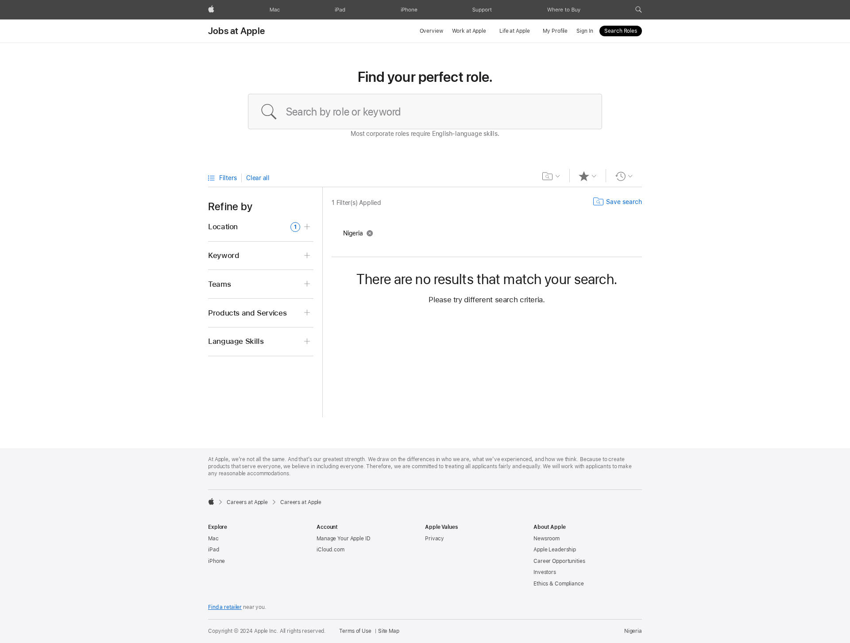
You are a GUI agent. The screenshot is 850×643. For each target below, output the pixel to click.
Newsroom (546, 538)
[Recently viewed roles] (624, 176)
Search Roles (620, 31)
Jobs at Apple (236, 31)
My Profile (555, 31)
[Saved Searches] (551, 176)
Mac (213, 538)
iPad (213, 550)
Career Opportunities (559, 561)
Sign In (584, 31)
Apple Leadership (554, 550)
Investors (544, 572)
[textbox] (425, 111)
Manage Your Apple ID (344, 538)
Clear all (258, 177)
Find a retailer (225, 607)
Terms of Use (355, 631)
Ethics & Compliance (558, 584)
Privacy (434, 538)
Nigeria (633, 631)
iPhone (216, 561)
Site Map (388, 631)
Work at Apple (469, 31)
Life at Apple (514, 31)
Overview (431, 31)
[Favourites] (588, 176)
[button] (638, 9)
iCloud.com (330, 550)
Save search (624, 201)
